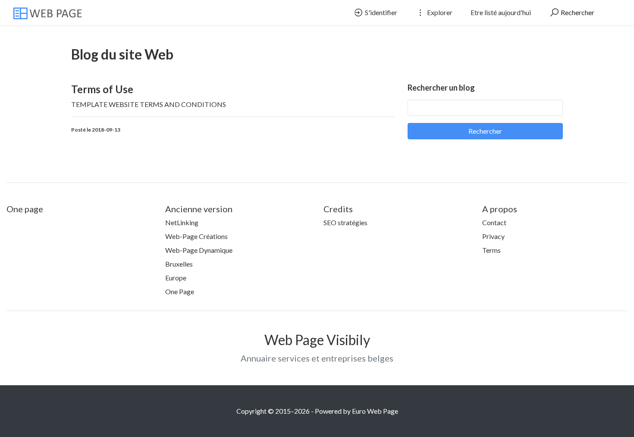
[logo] (52, 12)
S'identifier (380, 12)
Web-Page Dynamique (198, 250)
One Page (179, 291)
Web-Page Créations (196, 236)
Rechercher (576, 12)
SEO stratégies (345, 222)
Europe (175, 278)
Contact (494, 222)
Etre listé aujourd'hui (501, 12)
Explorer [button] (439, 12)
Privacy (493, 236)
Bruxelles (179, 264)
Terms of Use (102, 89)
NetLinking (181, 222)
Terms (491, 250)
